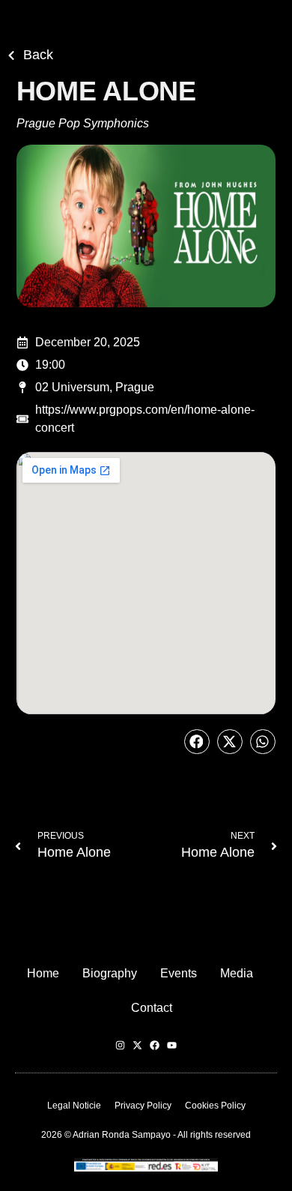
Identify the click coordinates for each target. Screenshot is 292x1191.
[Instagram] (120, 1045)
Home (43, 973)
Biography (109, 973)
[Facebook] (154, 1045)
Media (236, 973)
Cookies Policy (215, 1105)
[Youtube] (172, 1045)
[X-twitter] (137, 1045)
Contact (151, 1007)
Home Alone (74, 852)
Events (178, 973)
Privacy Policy (143, 1105)
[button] (197, 742)
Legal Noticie (74, 1105)
